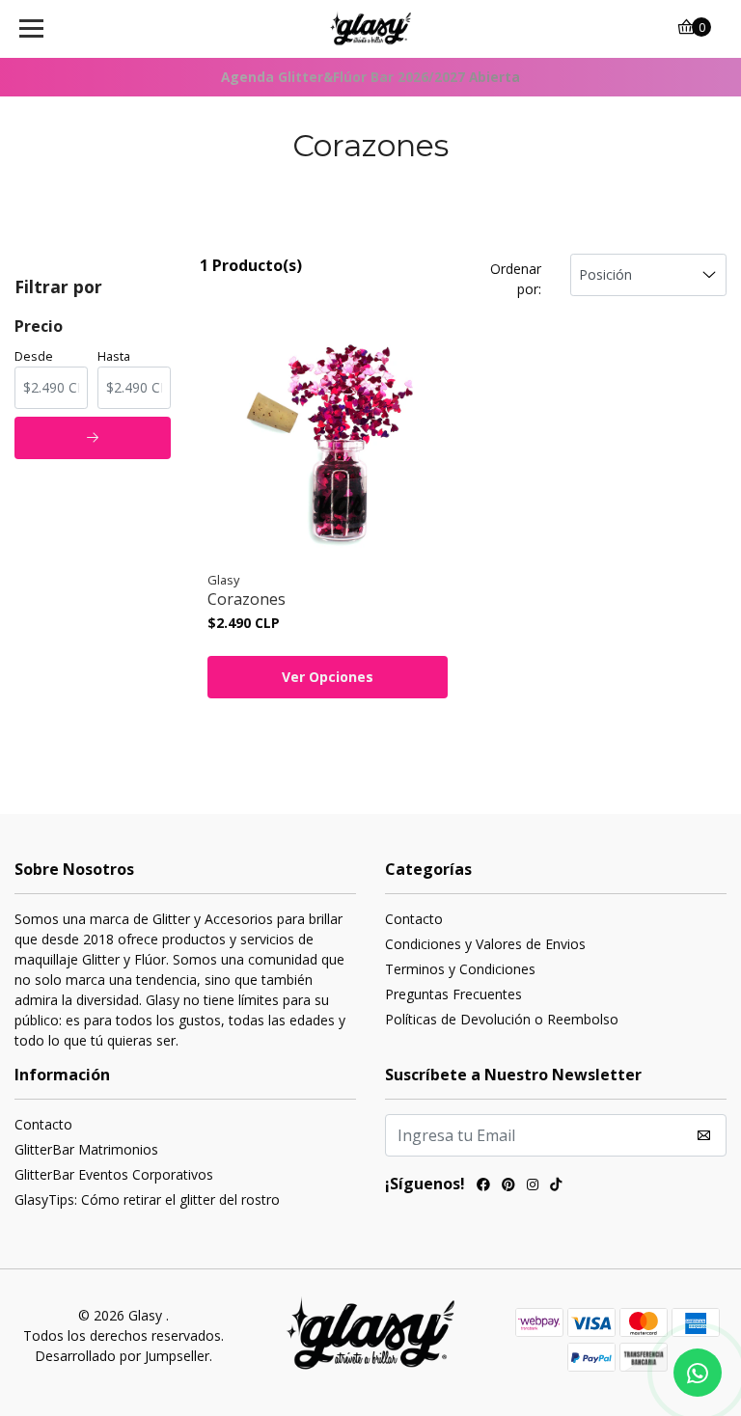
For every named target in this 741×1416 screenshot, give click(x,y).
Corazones (246, 599)
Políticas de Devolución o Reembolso (501, 1019)
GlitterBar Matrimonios (86, 1149)
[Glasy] (371, 29)
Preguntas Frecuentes (453, 994)
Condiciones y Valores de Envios (485, 944)
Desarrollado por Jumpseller (122, 1356)
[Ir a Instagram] (532, 1186)
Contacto (414, 919)
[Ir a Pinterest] (508, 1186)
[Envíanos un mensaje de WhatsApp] (697, 1372)
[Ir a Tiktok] (556, 1186)
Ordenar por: (515, 278)
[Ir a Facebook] (483, 1186)
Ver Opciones (327, 676)
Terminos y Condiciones (460, 969)
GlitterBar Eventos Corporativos (113, 1174)
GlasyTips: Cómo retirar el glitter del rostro (147, 1199)
